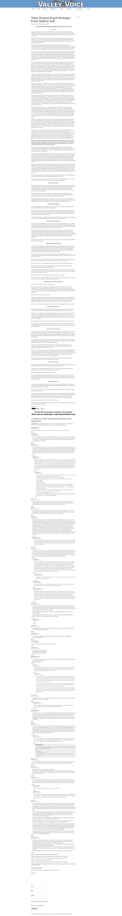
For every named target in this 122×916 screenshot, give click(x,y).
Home (33, 8)
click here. (63, 425)
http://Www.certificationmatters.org (39, 653)
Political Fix (69, 8)
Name (32, 886)
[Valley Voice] (61, 6)
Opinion (61, 8)
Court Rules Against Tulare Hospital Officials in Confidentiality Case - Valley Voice (51, 856)
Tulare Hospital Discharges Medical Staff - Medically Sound (47, 854)
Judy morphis (34, 710)
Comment (33, 872)
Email (32, 890)
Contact (88, 8)
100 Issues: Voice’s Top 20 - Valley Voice (43, 860)
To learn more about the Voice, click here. (57, 914)
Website (32, 895)
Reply (32, 432)
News (38, 8)
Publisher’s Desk (79, 8)
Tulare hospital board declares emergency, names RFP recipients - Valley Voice (51, 862)
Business (45, 8)
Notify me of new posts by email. (37, 905)
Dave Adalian (46, 24)
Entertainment (53, 8)
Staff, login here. (69, 914)
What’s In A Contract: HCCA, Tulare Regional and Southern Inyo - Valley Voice (51, 858)
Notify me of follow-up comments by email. (39, 901)
